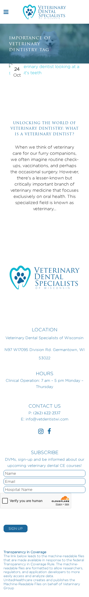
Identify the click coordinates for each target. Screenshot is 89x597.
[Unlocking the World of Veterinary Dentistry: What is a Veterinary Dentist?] (44, 88)
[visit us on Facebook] (49, 432)
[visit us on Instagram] (40, 432)
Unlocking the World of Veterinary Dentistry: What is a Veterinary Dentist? (44, 128)
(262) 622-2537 (47, 413)
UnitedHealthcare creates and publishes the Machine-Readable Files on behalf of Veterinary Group (42, 584)
